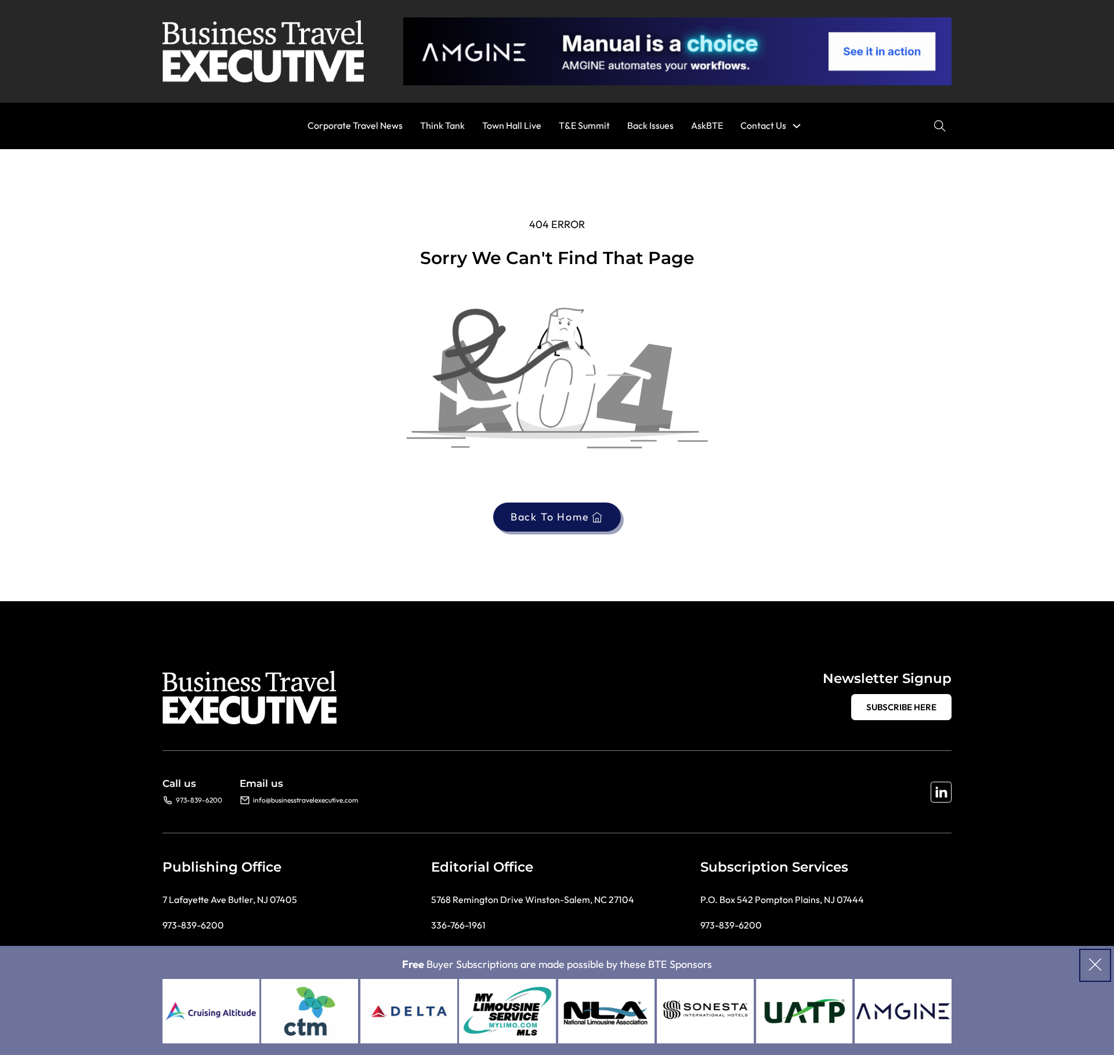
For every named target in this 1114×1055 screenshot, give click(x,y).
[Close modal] (1095, 965)
